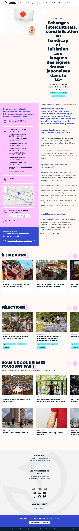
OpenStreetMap (27, 204)
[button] (19, 193)
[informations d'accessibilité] (19, 216)
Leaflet (19, 204)
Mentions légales (9, 528)
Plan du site (71, 528)
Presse (42, 528)
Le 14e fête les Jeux (69, 104)
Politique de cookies (60, 528)
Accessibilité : (27, 528)
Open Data (49, 528)
